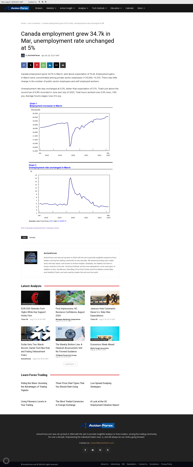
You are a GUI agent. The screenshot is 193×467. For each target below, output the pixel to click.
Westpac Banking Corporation (68, 319)
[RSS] (42, 2)
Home (23, 23)
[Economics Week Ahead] (104, 333)
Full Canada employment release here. (40, 228)
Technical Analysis (28, 304)
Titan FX (24, 319)
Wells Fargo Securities (99, 348)
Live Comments (34, 23)
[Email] (56, 65)
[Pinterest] (37, 65)
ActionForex (34, 55)
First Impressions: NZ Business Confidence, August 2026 (70, 312)
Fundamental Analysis (64, 304)
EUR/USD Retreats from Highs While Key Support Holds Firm (33, 312)
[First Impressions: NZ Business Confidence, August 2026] (70, 298)
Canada (32, 237)
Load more (69, 364)
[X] (45, 2)
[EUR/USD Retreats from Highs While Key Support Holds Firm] (35, 298)
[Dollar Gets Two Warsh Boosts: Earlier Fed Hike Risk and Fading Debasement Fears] (35, 333)
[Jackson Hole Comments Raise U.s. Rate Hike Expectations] (104, 298)
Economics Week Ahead (102, 344)
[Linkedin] (50, 65)
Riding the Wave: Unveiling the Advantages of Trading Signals (34, 387)
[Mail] (93, 450)
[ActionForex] (23, 55)
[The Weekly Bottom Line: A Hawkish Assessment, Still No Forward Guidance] (70, 333)
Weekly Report (27, 340)
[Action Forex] (16, 8)
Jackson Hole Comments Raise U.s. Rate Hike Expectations (102, 312)
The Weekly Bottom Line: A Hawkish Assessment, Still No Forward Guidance (69, 348)
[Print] (63, 65)
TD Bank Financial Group (66, 355)
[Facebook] (39, 2)
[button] (6, 461)
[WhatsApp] (43, 65)
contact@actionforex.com (102, 443)
